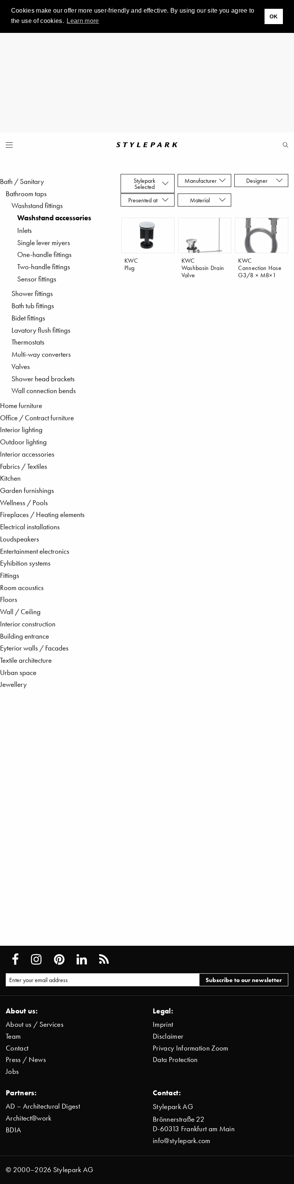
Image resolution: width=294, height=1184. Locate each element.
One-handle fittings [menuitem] (44, 254)
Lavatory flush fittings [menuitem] (40, 330)
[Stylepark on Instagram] (36, 959)
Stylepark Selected (144, 183)
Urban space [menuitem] (18, 672)
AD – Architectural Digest (43, 1106)
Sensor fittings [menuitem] (36, 279)
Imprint (163, 1024)
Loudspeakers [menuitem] (19, 539)
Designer (258, 180)
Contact (17, 1048)
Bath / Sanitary (22, 181)
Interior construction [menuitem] (28, 624)
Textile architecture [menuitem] (26, 660)
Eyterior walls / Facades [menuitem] (34, 648)
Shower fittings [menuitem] (32, 293)
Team (13, 1036)
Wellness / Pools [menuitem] (24, 502)
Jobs (12, 1071)
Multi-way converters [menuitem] (41, 354)
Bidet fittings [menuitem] (28, 318)
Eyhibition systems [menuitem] (25, 563)
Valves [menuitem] (20, 366)
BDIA (13, 1129)
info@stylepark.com (182, 1140)
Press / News (26, 1059)
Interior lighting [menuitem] (21, 429)
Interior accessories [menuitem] (27, 454)
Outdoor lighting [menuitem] (23, 442)
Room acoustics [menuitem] (22, 587)
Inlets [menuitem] (24, 230)
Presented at (144, 200)
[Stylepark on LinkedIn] (81, 959)
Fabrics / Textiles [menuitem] (23, 466)
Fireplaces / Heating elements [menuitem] (42, 514)
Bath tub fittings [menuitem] (32, 305)
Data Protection (175, 1059)
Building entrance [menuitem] (24, 636)
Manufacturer (201, 180)
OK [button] (274, 16)
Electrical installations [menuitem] (30, 526)
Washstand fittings (37, 205)
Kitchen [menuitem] (10, 478)
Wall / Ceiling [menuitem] (20, 611)
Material (201, 200)
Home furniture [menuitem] (21, 405)
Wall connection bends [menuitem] (43, 390)
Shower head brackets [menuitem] (43, 378)
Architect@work (28, 1118)
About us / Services (35, 1024)
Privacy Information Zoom (191, 1048)
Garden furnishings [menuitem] (27, 490)
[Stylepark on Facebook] (15, 959)
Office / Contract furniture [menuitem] (37, 417)
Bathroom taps (26, 193)
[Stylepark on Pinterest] (59, 959)
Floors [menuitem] (8, 599)
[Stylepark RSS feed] (104, 959)
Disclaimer (168, 1036)
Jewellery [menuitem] (13, 684)
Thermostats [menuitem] (27, 342)
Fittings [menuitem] (9, 575)
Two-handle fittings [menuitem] (43, 266)
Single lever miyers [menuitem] (43, 242)
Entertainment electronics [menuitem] (34, 551)
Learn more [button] (83, 21)
